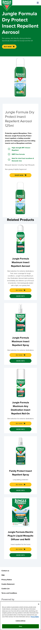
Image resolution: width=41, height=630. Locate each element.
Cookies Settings (20, 621)
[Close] (38, 604)
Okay (20, 626)
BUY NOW (19, 290)
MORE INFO (20, 296)
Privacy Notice (35, 617)
